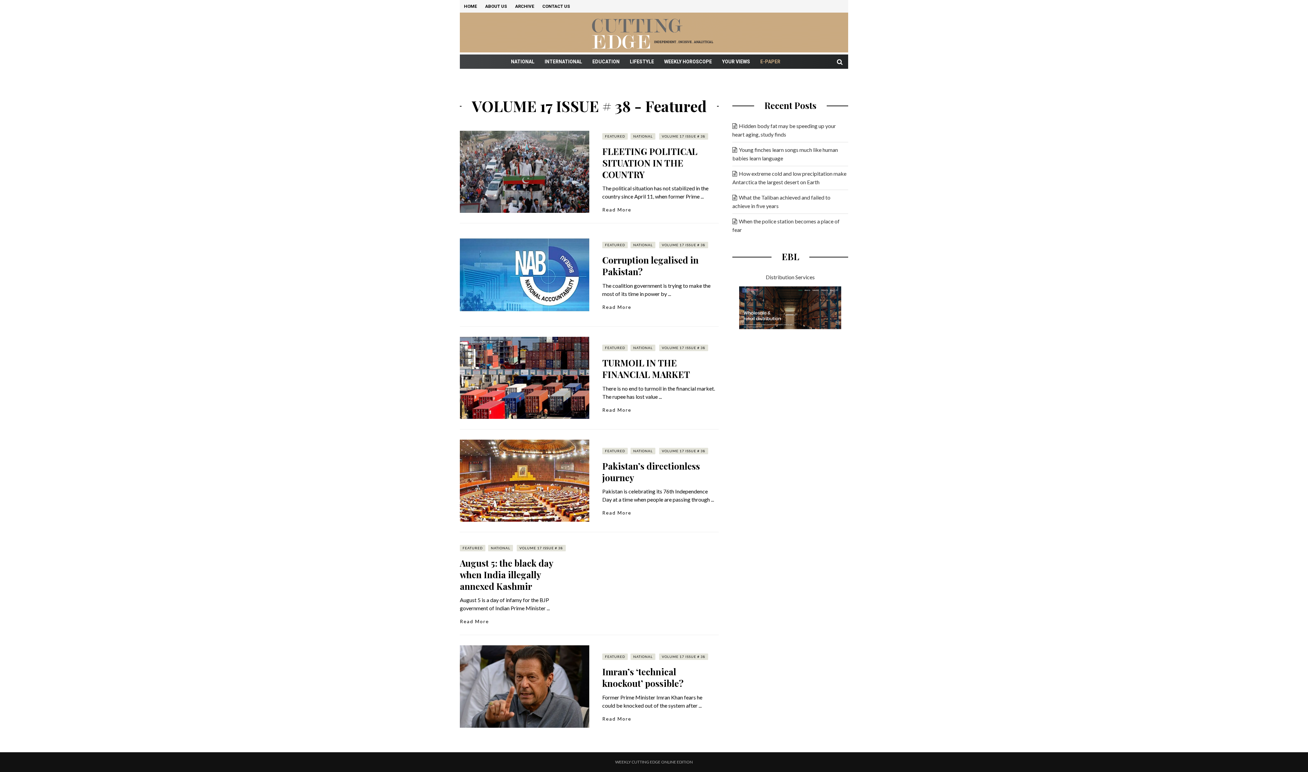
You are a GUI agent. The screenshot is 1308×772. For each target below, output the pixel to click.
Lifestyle (642, 61)
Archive (524, 6)
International (563, 61)
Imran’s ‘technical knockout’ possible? (643, 677)
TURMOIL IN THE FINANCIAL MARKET (646, 368)
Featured (615, 136)
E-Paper (770, 61)
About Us (496, 6)
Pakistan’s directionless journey (651, 472)
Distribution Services (790, 277)
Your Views (736, 61)
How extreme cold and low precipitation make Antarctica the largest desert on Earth (789, 177)
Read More (617, 209)
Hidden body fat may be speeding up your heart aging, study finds (784, 130)
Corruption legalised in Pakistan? (650, 266)
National (522, 61)
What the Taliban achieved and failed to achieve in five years (781, 201)
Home (470, 6)
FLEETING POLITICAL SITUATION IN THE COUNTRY (649, 162)
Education (606, 61)
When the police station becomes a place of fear (786, 225)
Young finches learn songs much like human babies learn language (785, 153)
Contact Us (556, 6)
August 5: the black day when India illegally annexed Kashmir (506, 574)
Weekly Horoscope (688, 61)
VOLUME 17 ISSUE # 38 (683, 136)
